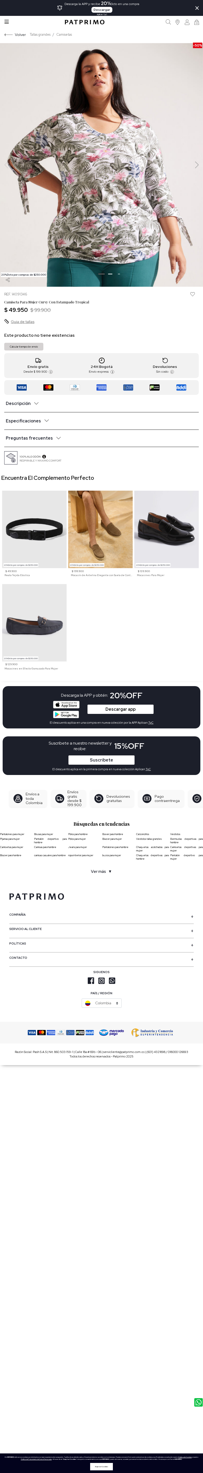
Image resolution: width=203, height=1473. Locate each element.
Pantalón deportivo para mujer (186, 857)
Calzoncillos (142, 834)
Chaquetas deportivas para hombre (152, 857)
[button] (178, 22)
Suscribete (101, 760)
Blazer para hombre (10, 855)
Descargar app (120, 709)
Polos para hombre (78, 834)
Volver (20, 34)
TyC (148, 769)
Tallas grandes (40, 34)
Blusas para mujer (43, 834)
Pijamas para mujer (10, 839)
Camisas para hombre (45, 847)
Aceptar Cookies (101, 1467)
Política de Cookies (185, 1457)
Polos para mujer (77, 839)
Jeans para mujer (77, 847)
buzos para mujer (111, 855)
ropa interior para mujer (80, 855)
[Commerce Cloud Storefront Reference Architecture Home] (84, 22)
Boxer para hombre (112, 834)
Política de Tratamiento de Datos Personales (36, 1459)
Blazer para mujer (112, 839)
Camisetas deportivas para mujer (186, 848)
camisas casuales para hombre (50, 855)
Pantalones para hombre (115, 847)
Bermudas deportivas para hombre (186, 840)
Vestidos (175, 834)
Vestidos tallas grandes (149, 839)
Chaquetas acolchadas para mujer (152, 848)
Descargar (102, 10)
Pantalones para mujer (12, 834)
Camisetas (64, 34)
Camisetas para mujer (11, 847)
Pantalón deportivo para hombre (50, 840)
